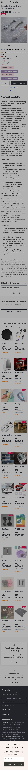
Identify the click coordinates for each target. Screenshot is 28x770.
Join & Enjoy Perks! (14, 764)
